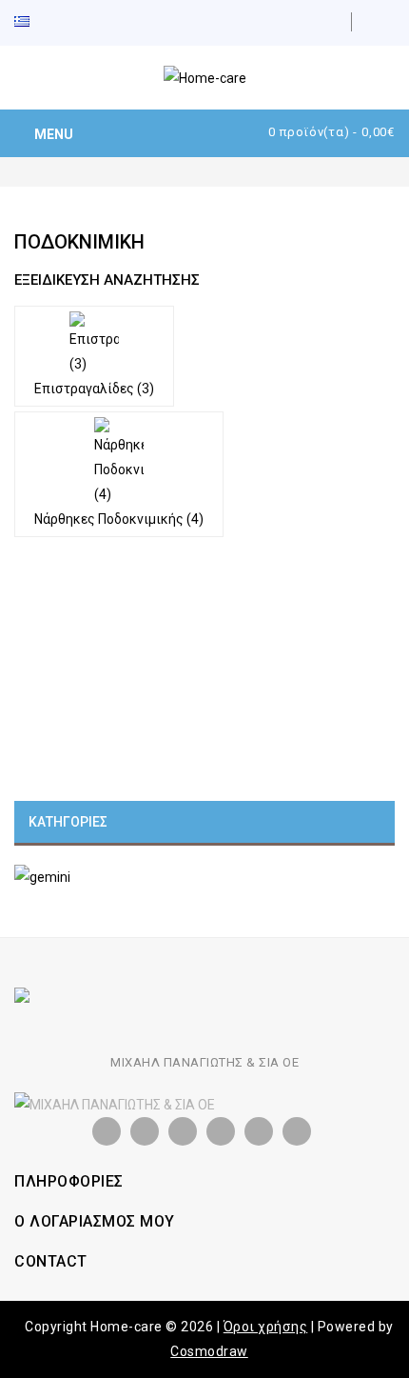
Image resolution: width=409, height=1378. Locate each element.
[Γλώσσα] (34, 23)
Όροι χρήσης (266, 1326)
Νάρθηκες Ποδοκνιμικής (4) (119, 519)
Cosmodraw (209, 1351)
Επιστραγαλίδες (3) (94, 388)
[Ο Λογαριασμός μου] (385, 21)
